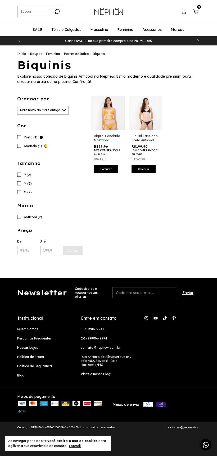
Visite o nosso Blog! (96, 374)
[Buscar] (57, 11)
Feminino (125, 29)
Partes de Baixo (76, 54)
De (19, 241)
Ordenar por (33, 98)
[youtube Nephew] (155, 318)
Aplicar (73, 250)
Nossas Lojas (27, 348)
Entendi (75, 446)
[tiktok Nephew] (165, 318)
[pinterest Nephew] (174, 318)
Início (21, 54)
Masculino (99, 29)
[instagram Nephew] (146, 318)
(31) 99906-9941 (94, 338)
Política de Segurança (34, 366)
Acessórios (152, 29)
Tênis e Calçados (66, 29)
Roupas (36, 54)
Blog (20, 375)
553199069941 (92, 329)
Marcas (177, 29)
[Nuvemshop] (183, 428)
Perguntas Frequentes (34, 338)
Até (43, 241)
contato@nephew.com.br (101, 348)
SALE (37, 29)
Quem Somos (27, 329)
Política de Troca (30, 357)
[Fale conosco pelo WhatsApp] (206, 445)
